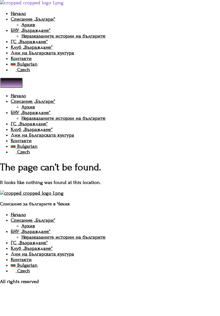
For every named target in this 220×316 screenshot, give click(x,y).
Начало (18, 13)
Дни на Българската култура (42, 53)
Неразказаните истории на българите (63, 36)
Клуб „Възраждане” (32, 47)
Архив (28, 25)
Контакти (21, 58)
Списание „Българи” (33, 19)
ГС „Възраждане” (29, 41)
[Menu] (11, 83)
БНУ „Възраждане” (30, 30)
